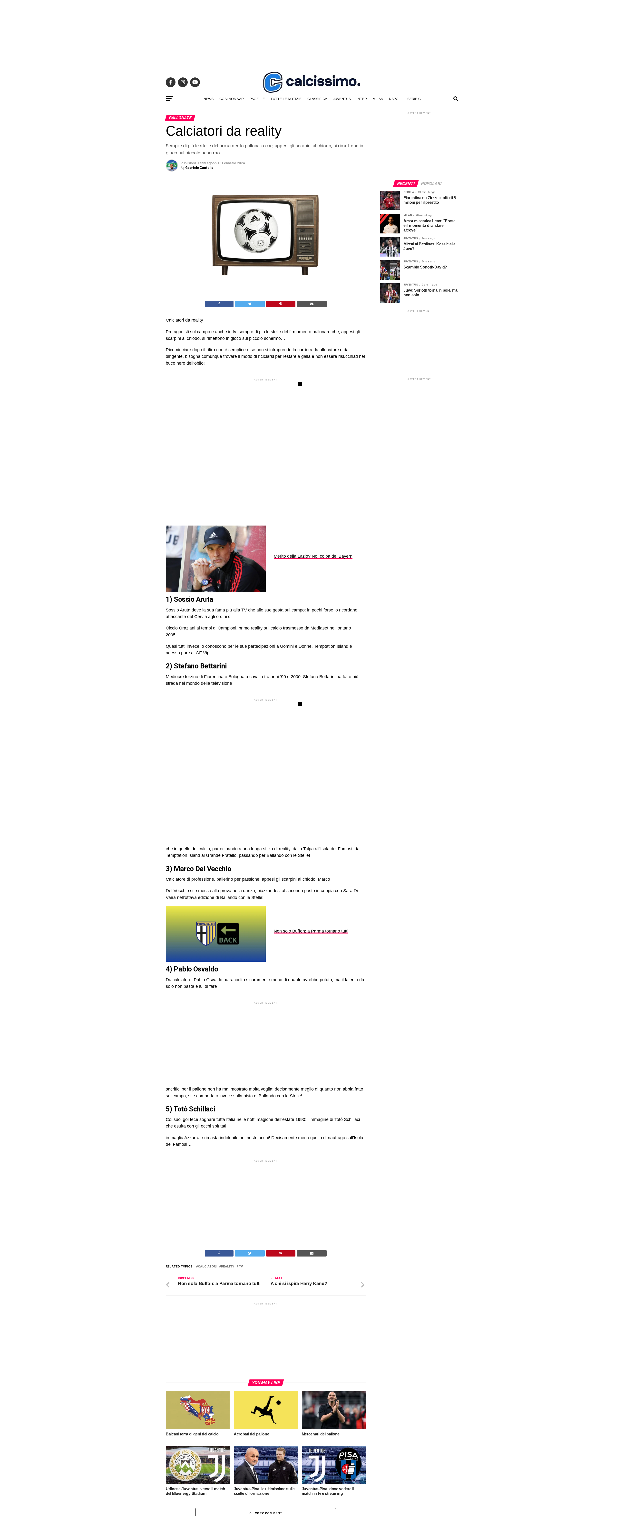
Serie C (414, 99)
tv (241, 1392)
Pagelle (257, 99)
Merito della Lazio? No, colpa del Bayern (313, 556)
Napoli (395, 99)
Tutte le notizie (286, 99)
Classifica (317, 99)
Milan (378, 99)
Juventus (342, 99)
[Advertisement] (312, 34)
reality (227, 1392)
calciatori (207, 1392)
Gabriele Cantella (199, 168)
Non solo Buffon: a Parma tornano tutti (311, 931)
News (209, 99)
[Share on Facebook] (219, 304)
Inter (362, 99)
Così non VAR (231, 99)
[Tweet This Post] (250, 304)
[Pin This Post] (280, 304)
